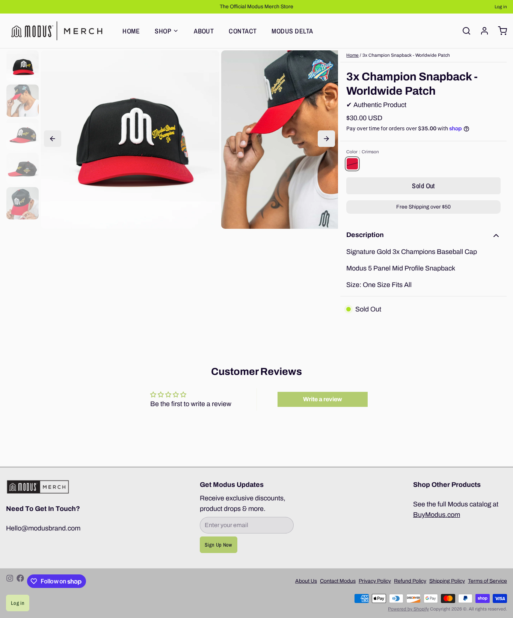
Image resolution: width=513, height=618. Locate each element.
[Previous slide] (52, 138)
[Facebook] (20, 581)
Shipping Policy (447, 581)
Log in (501, 6)
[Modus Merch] (56, 31)
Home (131, 31)
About (204, 31)
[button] (423, 185)
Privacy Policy (375, 581)
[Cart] (499, 30)
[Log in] (481, 30)
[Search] (463, 30)
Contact (242, 31)
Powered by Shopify (408, 609)
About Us (306, 581)
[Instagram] (10, 581)
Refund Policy (410, 581)
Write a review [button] (322, 399)
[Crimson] (352, 164)
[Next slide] (326, 138)
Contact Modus (338, 581)
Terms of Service (487, 581)
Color (362, 151)
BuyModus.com (436, 514)
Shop (163, 31)
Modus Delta (292, 31)
